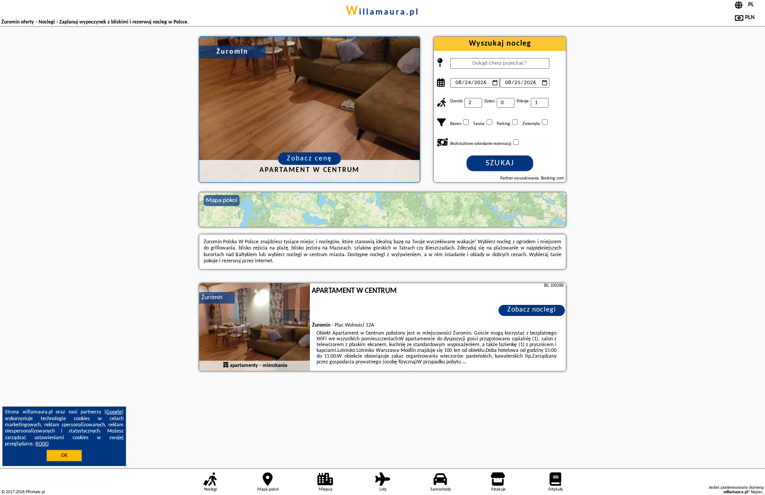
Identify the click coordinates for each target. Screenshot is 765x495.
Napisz (756, 492)
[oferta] (225, 365)
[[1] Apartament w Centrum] (254, 327)
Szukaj (500, 163)
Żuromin (211, 297)
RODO (42, 444)
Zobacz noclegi (531, 309)
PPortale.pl (35, 492)
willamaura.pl (382, 12)
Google (114, 412)
